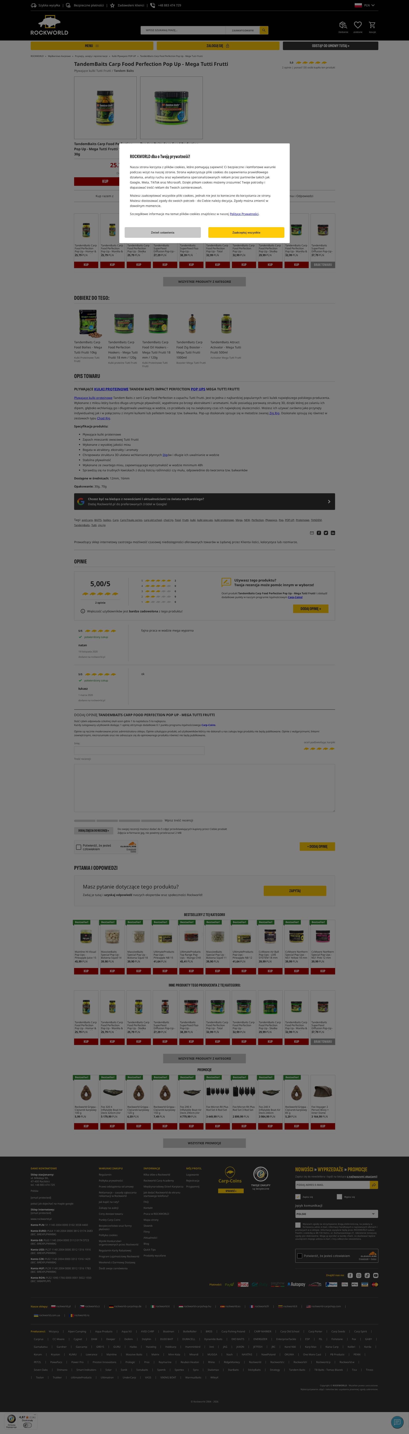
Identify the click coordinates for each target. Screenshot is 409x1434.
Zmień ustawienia (162, 232)
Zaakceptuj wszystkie (246, 232)
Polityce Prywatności (244, 214)
